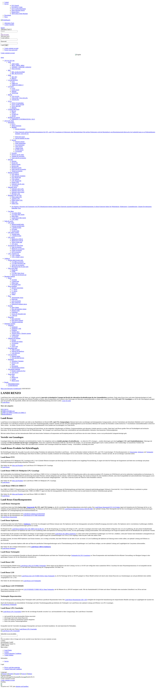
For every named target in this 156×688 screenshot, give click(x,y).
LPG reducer (15, 174)
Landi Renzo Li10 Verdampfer (32, 581)
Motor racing (15, 380)
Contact (6, 2)
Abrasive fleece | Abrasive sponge (21, 333)
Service (6, 4)
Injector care (15, 362)
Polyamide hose (16, 284)
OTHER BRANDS (13, 109)
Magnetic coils (16, 194)
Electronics (11, 122)
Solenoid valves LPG (18, 189)
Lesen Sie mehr (66, 400)
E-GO (13, 88)
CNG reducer (15, 179)
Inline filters (15, 216)
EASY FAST (15, 90)
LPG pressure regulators (18, 176)
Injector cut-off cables (18, 154)
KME (9, 75)
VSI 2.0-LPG (15, 96)
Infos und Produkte (17, 465)
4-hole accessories (17, 250)
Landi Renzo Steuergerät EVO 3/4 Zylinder (107, 507)
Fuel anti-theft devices (18, 358)
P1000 (13, 271)
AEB (9, 62)
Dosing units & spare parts (15, 260)
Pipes (9, 296)
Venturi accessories (17, 171)
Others (13, 294)
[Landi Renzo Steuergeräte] (9, 517)
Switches (14, 153)
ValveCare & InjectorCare (19, 275)
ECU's (13, 124)
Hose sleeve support (17, 320)
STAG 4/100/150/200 (18, 104)
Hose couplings (12, 286)
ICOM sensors (19, 150)
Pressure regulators (13, 172)
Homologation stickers (18, 367)
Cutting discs (15, 335)
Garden (14, 379)
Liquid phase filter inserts (19, 218)
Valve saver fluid (13, 268)
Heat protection (16, 319)
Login (6, 45)
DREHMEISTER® (13, 384)
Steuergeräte (133, 452)
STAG (10, 101)
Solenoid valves (12, 187)
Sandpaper (15, 327)
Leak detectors (16, 353)
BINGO (14, 78)
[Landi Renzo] (5, 402)
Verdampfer (149, 452)
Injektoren (141, 452)
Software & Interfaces (18, 351)
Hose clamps (15, 307)
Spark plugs (11, 374)
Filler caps (14, 202)
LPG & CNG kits (9, 60)
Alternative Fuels (9, 23)
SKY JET (14, 77)
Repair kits (15, 163)
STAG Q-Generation (18, 103)
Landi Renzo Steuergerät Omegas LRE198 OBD (79, 509)
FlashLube (15, 270)
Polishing (14, 330)
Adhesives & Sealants (14, 338)
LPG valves (11, 237)
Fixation (10, 306)
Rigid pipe (15, 299)
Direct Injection (16, 68)
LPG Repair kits (16, 177)
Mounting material (9, 276)
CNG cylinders (16, 255)
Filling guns (15, 203)
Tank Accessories (16, 247)
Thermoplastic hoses (17, 297)
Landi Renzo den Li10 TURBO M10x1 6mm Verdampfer (38, 576)
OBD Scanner (16, 349)
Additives (7, 258)
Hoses (9, 278)
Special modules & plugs (22, 138)
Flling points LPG (17, 197)
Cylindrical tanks (16, 227)
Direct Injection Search (18, 10)
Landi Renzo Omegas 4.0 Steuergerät (34, 513)
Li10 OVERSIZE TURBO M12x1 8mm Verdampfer (39, 589)
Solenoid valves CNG (18, 190)
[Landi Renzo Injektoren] (8, 548)
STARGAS (15, 114)
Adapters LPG (16, 198)
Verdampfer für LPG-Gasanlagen (80, 555)
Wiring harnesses (16, 125)
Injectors (14, 161)
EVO (13, 82)
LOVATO (11, 86)
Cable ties (14, 315)
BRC (9, 70)
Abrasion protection (17, 322)
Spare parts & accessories (19, 158)
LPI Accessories (16, 252)
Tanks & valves (8, 221)
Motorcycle (15, 377)
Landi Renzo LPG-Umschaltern (12, 611)
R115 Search (15, 5)
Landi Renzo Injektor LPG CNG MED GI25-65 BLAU (28, 529)
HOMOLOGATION (14, 117)
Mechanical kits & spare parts (20, 266)
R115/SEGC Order (17, 7)
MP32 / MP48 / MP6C (18, 65)
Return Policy (15, 12)
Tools (13, 364)
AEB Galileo (15, 64)
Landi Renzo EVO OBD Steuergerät (33, 515)
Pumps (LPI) (15, 182)
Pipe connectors (16, 302)
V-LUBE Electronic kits (18, 263)
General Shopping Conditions (12, 653)
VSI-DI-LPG (15, 99)
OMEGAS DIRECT (17, 85)
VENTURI (15, 93)
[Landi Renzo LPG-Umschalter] (10, 631)
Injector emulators (20, 129)
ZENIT (14, 116)
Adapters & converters (18, 156)
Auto (13, 376)
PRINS (10, 95)
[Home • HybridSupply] (5, 20)
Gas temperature (19, 145)
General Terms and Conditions (13, 669)
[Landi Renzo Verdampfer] (9, 604)
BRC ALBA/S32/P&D (18, 72)
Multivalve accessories (18, 249)
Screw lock (15, 346)
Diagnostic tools (12, 348)
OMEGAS (15, 83)
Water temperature (20, 143)
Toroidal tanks (16, 234)
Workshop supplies (9, 323)
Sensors (14, 140)
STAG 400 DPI (16, 106)
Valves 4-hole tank (17, 242)
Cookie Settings (8, 655)
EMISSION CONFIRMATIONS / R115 (23, 119)
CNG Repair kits (16, 180)
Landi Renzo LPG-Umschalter (28, 629)
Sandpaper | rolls (16, 328)
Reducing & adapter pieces (19, 304)
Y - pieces (14, 291)
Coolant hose (15, 281)
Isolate (13, 345)
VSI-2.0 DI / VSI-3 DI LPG (20, 98)
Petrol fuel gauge (20, 137)
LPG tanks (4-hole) (13, 232)
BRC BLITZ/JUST (17, 73)
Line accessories (16, 301)
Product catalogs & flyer (18, 371)
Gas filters (11, 211)
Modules (14, 127)
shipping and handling (22, 686)
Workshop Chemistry (18, 361)
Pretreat (14, 340)
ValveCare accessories (18, 265)
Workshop (11, 359)
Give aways (15, 372)
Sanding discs (15, 332)
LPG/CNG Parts (9, 121)
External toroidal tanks (18, 226)
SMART (14, 91)
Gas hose (14, 279)
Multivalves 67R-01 (17, 239)
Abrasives (11, 325)
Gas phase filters (16, 213)
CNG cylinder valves (18, 257)
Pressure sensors (19, 141)
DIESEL (14, 108)
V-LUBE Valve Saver (18, 273)
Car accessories (12, 354)
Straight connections (17, 288)
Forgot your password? (11, 50)
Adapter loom (19, 148)
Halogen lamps (16, 356)
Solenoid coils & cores (18, 184)
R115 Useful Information (19, 8)
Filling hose (15, 283)
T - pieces (14, 289)
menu (2, 57)
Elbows (14, 292)
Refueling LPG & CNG (15, 195)
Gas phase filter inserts (18, 214)
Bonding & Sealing (17, 341)
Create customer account (11, 48)
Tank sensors (19, 146)
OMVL (14, 112)
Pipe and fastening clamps (19, 309)
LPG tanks (11, 222)
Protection (11, 317)
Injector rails (15, 166)
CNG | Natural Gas (13, 253)
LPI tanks (14, 229)
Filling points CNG (17, 200)
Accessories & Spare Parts (15, 245)
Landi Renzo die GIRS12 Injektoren (65, 533)
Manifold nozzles (16, 167)
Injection (10, 159)
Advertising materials (14, 369)
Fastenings (15, 312)
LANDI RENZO (13, 80)
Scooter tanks (15, 231)
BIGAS (14, 111)
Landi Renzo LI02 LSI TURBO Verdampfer (33, 565)
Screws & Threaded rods (19, 314)
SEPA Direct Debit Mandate (20, 13)
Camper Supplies (9, 24)
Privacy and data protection (12, 667)
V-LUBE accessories (18, 262)
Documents (15, 366)
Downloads (7, 15)
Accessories (18, 151)
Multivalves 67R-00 (17, 240)
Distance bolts (16, 310)
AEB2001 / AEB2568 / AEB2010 (21, 67)
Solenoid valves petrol (18, 192)
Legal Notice (8, 650)
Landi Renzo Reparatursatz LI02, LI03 (76, 599)
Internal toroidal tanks (18, 224)
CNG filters (15, 219)
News (6, 17)
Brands (6, 382)
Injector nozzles (16, 164)
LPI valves (15, 244)
